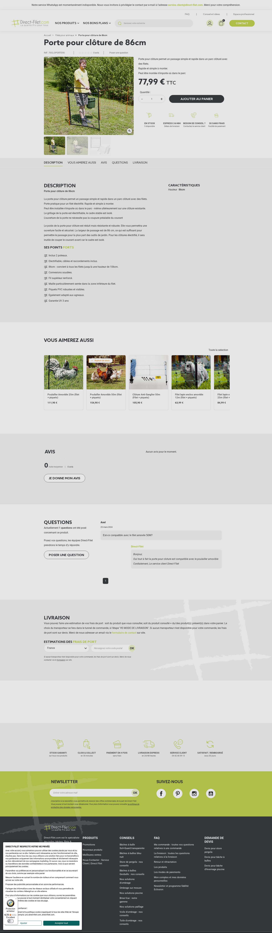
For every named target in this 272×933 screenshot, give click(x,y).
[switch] (10, 921)
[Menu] (16, 899)
